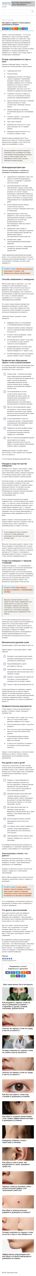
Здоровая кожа (8, 3)
